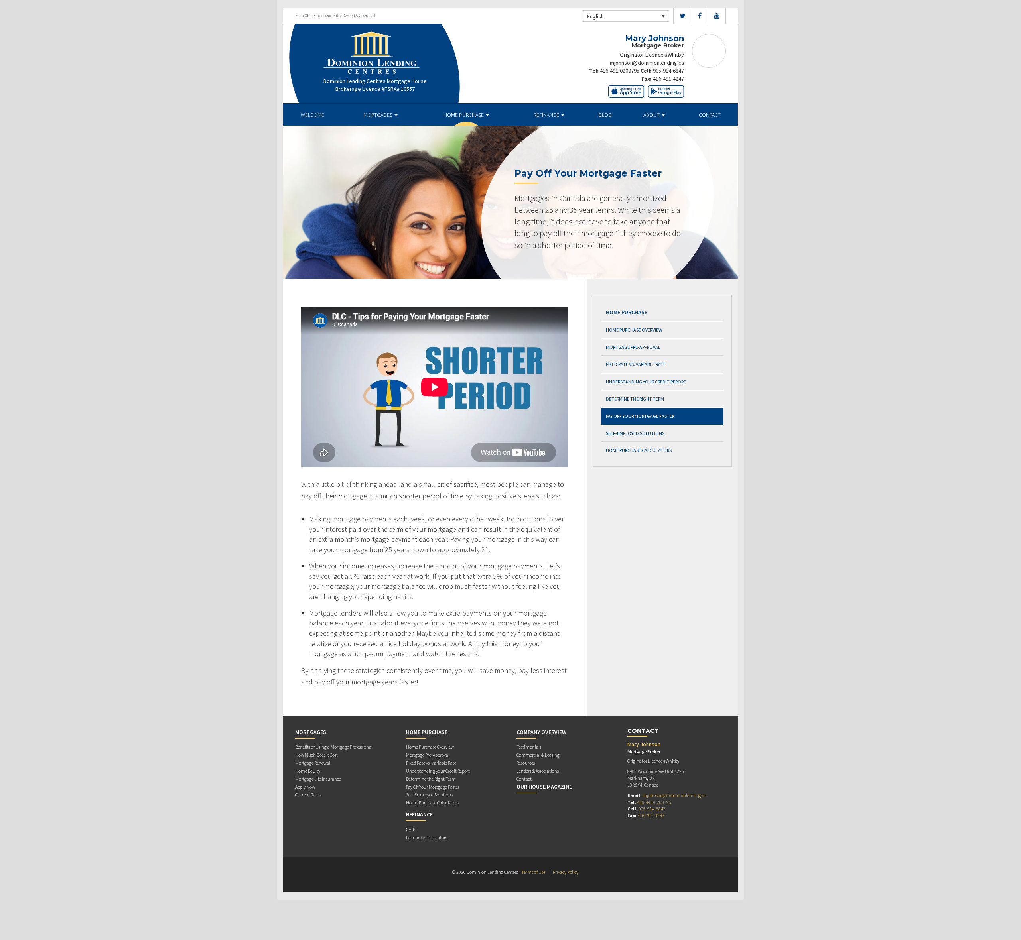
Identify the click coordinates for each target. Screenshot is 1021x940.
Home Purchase (464, 114)
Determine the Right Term (635, 399)
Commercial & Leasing (538, 755)
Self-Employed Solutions (635, 433)
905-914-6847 (668, 70)
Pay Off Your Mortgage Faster (640, 416)
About (652, 114)
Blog (605, 114)
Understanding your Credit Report (646, 382)
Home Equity (307, 771)
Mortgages (378, 114)
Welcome (312, 114)
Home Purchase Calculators (639, 450)
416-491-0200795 (619, 70)
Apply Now (305, 787)
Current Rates (308, 795)
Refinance (547, 114)
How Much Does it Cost (316, 755)
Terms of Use (533, 872)
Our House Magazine (544, 786)
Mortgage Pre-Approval (633, 347)
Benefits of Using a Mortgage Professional (334, 747)
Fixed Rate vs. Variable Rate (636, 364)
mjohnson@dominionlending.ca (647, 62)
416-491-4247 (668, 78)
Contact (710, 114)
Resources (525, 763)
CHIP (410, 829)
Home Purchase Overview (634, 330)
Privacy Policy (565, 872)
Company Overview (541, 731)
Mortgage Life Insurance (318, 779)
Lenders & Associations (537, 771)
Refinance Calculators (426, 837)
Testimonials (528, 747)
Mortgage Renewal (312, 763)
